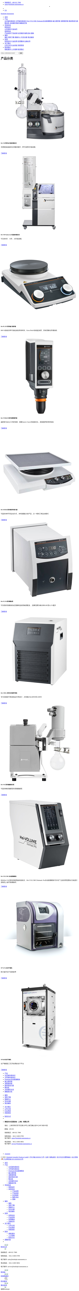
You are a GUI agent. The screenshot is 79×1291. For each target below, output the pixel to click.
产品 (6, 19)
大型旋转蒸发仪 (21, 21)
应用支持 (8, 41)
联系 (6, 1231)
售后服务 (31, 37)
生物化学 (27, 41)
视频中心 (18, 37)
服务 (6, 35)
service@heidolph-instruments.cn (22, 1144)
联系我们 (8, 47)
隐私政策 (53, 1157)
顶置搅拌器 (64, 21)
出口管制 (75, 1157)
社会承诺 (14, 45)
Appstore (7, 1154)
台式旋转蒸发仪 (10, 21)
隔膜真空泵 (23, 23)
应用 (6, 39)
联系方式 (8, 1116)
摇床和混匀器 (73, 21)
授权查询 (8, 49)
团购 (32, 33)
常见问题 (24, 37)
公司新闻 (8, 29)
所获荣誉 (21, 45)
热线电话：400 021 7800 (13, 2)
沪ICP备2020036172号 (37, 1157)
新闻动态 (8, 27)
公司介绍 (8, 45)
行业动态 (14, 29)
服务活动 (27, 33)
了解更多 (4, 153)
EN (6, 10)
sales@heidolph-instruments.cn (14, 4)
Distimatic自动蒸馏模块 (12, 1079)
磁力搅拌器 (56, 21)
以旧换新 (21, 33)
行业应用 (14, 41)
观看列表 (8, 1239)
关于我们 (8, 43)
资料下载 (11, 37)
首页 (6, 17)
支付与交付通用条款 (64, 1157)
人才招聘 (14, 49)
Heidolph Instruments (7, 13)
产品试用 (8, 33)
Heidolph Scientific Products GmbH (17, 1157)
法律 (46, 1157)
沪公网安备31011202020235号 (13, 1159)
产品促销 (14, 33)
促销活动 (8, 31)
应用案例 (21, 41)
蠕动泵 (7, 23)
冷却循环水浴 (9, 1089)
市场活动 (8, 25)
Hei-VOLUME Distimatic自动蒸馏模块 (39, 21)
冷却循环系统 (14, 23)
